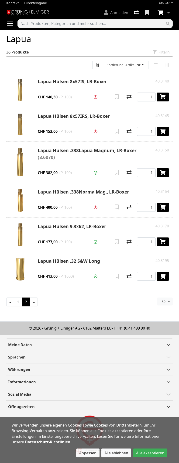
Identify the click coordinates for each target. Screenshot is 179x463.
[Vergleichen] (129, 97)
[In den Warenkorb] (163, 97)
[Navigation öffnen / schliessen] (11, 23)
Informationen (22, 381)
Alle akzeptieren (150, 453)
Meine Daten (20, 344)
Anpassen (87, 453)
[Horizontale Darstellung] (167, 65)
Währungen (19, 369)
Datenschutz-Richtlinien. (48, 442)
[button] (95, 97)
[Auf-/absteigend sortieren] (97, 65)
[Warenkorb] (160, 12)
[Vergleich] (136, 12)
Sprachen (17, 357)
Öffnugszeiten (21, 406)
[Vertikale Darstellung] (156, 65)
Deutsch (164, 3)
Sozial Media (19, 394)
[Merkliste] (147, 12)
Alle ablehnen (116, 453)
